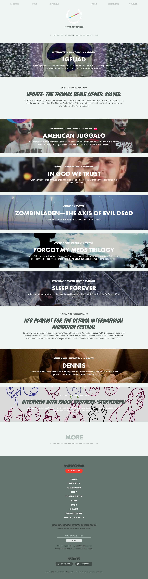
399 (87, 35)
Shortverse (74, 487)
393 (65, 35)
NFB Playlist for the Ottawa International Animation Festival (74, 323)
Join (74, 540)
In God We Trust (74, 174)
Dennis (74, 365)
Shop (74, 492)
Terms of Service (82, 548)
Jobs (74, 504)
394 (69, 35)
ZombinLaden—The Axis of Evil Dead (74, 213)
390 (54, 35)
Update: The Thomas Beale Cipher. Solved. (74, 94)
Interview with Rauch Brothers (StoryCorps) (74, 401)
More (74, 437)
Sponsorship (74, 513)
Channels (74, 483)
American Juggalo (74, 136)
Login (68, 517)
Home (74, 479)
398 (84, 35)
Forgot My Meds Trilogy (74, 250)
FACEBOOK (66, 564)
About (74, 509)
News (74, 500)
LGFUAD (74, 59)
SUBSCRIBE (75, 471)
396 (76, 35)
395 (73, 35)
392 (62, 35)
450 (96, 35)
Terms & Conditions (95, 572)
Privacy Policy (67, 548)
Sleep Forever (74, 288)
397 (80, 35)
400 (91, 35)
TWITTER (85, 564)
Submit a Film (74, 496)
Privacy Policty (81, 572)
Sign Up (79, 517)
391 (58, 35)
